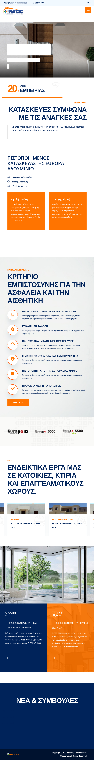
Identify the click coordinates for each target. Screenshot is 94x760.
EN (88, 3)
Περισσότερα (18, 402)
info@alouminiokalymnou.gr (16, 3)
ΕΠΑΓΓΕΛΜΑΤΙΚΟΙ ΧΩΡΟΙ (62, 520)
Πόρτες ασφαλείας (24, 49)
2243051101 (39, 3)
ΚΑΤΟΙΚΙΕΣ (15, 520)
